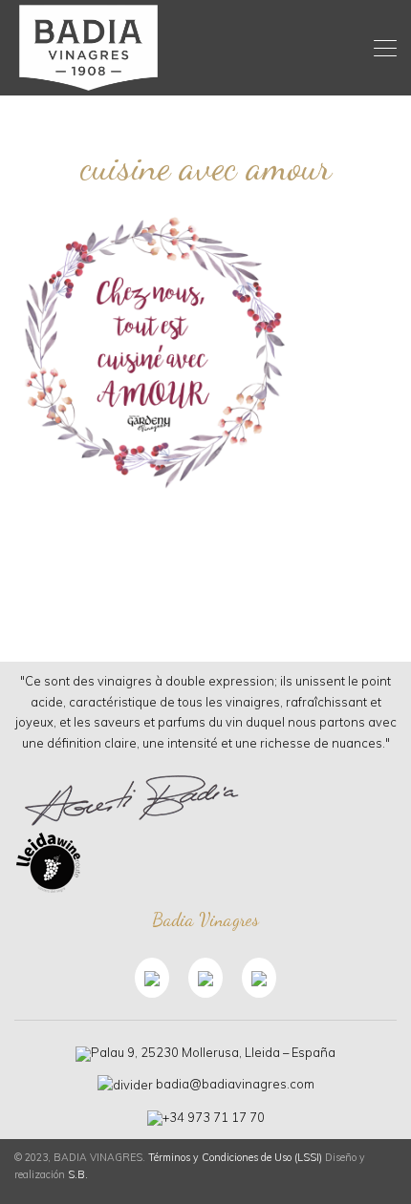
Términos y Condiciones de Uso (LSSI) (235, 1157)
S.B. (78, 1174)
